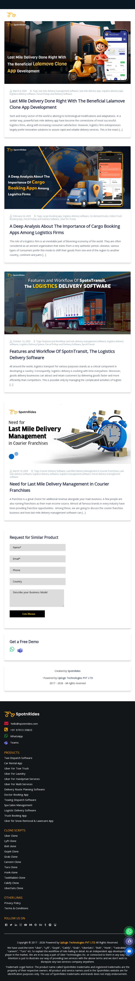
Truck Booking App (15, 815)
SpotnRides (74, 671)
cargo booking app (52, 216)
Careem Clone (12, 862)
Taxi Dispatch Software (18, 758)
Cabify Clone (11, 883)
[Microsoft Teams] (129, 941)
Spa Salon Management (18, 805)
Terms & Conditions (16, 908)
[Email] (129, 951)
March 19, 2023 (20, 471)
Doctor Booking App (16, 794)
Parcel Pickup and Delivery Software (54, 93)
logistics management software (75, 474)
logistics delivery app (112, 90)
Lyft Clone (10, 841)
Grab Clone (11, 856)
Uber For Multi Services (18, 784)
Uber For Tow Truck (16, 768)
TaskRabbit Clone (14, 877)
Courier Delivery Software (52, 471)
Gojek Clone (11, 851)
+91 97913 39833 (21, 730)
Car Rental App (13, 763)
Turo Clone (10, 867)
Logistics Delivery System (32, 344)
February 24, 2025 (22, 216)
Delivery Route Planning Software (24, 789)
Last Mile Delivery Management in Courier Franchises (92, 471)
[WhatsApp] (129, 931)
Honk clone (11, 872)
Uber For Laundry (14, 773)
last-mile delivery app (90, 90)
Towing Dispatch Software (20, 800)
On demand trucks (99, 216)
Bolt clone (10, 846)
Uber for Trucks (68, 219)
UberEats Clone (13, 888)
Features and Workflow (53, 341)
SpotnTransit (88, 344)
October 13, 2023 (21, 341)
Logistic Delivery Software (20, 810)
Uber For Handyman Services (22, 779)
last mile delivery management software (58, 90)
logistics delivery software (23, 93)
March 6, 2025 (20, 90)
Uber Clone (11, 835)
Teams (14, 742)
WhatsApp (16, 736)
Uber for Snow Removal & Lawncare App (28, 821)
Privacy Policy (12, 903)
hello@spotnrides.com (24, 723)
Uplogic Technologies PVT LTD (75, 678)
